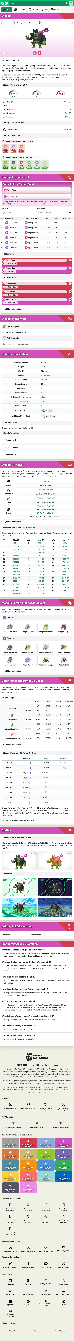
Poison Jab (13, 228)
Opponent (41, 208)
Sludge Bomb (12, 196)
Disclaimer (37, 1331)
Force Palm (11, 190)
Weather (5, 208)
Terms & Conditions (61, 1331)
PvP (46, 10)
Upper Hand (33, 243)
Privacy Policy (13, 1331)
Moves (57, 10)
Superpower (33, 233)
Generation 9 (46, 375)
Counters (21, 10)
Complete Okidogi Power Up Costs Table (20, 821)
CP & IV (35, 10)
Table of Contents (12, 61)
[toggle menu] (66, 3)
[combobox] (36, 3)
